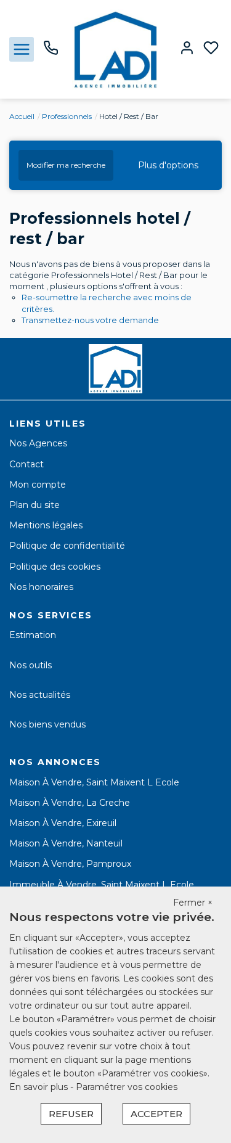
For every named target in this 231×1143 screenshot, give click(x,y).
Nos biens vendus (47, 724)
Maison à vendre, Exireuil (62, 823)
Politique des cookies (54, 566)
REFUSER (71, 1114)
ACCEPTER (156, 1114)
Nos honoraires (41, 586)
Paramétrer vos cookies (126, 1086)
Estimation (32, 635)
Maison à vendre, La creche (69, 802)
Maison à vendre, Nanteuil (66, 843)
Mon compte (37, 484)
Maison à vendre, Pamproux (70, 863)
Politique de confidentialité (67, 545)
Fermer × (193, 902)
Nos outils (30, 665)
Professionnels (67, 116)
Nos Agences (38, 443)
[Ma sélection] (211, 49)
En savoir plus (39, 1086)
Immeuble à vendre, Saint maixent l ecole (101, 884)
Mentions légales (46, 525)
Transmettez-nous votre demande (90, 320)
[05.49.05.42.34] (51, 52)
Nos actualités (39, 694)
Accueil (21, 116)
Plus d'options (168, 165)
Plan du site (34, 504)
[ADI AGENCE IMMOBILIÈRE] (115, 48)
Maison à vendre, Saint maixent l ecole (94, 782)
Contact (26, 464)
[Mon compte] (187, 49)
